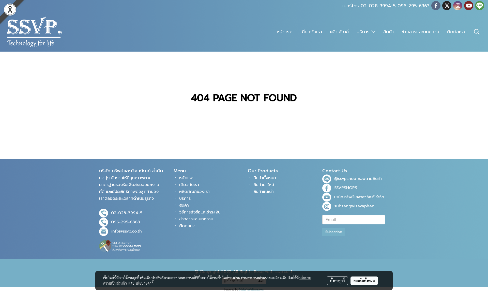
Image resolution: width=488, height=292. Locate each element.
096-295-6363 (125, 222)
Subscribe (333, 232)
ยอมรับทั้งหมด (364, 280)
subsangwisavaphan (354, 206)
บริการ (364, 31)
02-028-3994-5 (126, 213)
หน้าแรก (285, 31)
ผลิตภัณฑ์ (339, 31)
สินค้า (388, 31)
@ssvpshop (345, 179)
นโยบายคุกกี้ (145, 283)
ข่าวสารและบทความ (420, 31)
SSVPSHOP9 (345, 188)
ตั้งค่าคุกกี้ (337, 280)
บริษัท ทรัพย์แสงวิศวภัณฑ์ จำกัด (359, 197)
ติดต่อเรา (456, 31)
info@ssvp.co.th (126, 231)
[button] (476, 32)
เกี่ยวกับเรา (311, 31)
